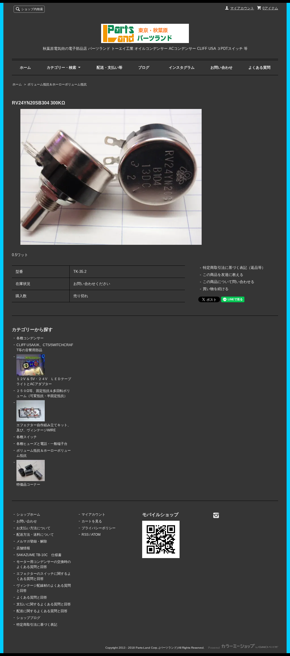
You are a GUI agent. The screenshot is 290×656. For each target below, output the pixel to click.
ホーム (25, 67)
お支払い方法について (33, 528)
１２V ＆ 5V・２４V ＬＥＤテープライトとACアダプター (43, 381)
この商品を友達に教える (223, 275)
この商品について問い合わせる (228, 282)
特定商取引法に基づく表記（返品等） (234, 267)
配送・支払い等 (109, 67)
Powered (214, 647)
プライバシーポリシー (99, 528)
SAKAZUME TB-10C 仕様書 (38, 555)
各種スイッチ (26, 437)
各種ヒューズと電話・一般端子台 (41, 444)
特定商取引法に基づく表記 (36, 625)
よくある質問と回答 (31, 597)
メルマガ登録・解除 (31, 541)
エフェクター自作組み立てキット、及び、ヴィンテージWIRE (43, 427)
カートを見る (92, 521)
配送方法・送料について (35, 535)
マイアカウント (242, 8)
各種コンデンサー (30, 338)
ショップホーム (28, 514)
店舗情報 (23, 548)
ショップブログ (28, 618)
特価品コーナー (28, 484)
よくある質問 (259, 67)
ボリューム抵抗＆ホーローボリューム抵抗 (57, 84)
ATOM (96, 535)
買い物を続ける (216, 289)
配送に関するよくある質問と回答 (41, 611)
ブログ (143, 67)
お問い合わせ (221, 67)
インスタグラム (182, 67)
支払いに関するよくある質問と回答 (43, 604)
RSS (85, 535)
